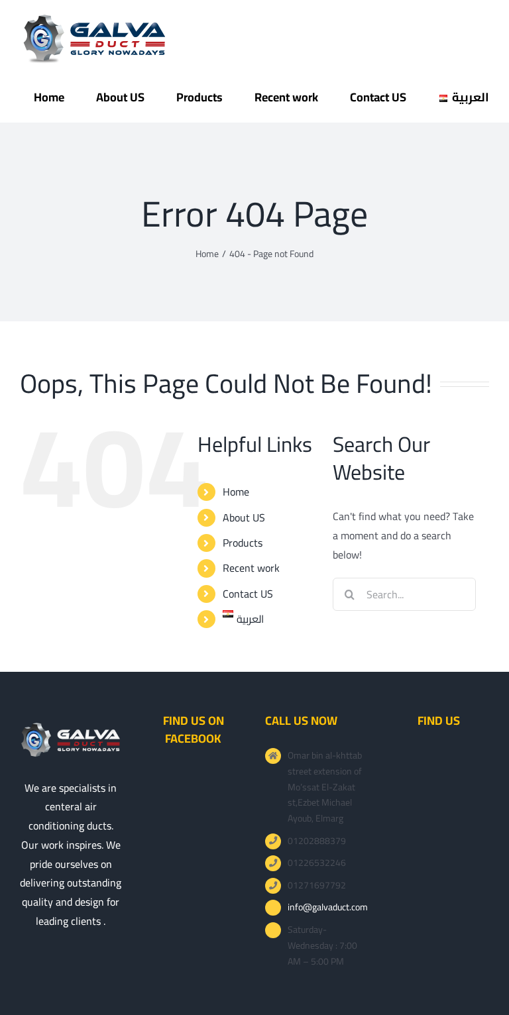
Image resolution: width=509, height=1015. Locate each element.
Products (242, 543)
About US (244, 517)
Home (236, 492)
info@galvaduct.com (327, 908)
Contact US (248, 594)
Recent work (251, 568)
